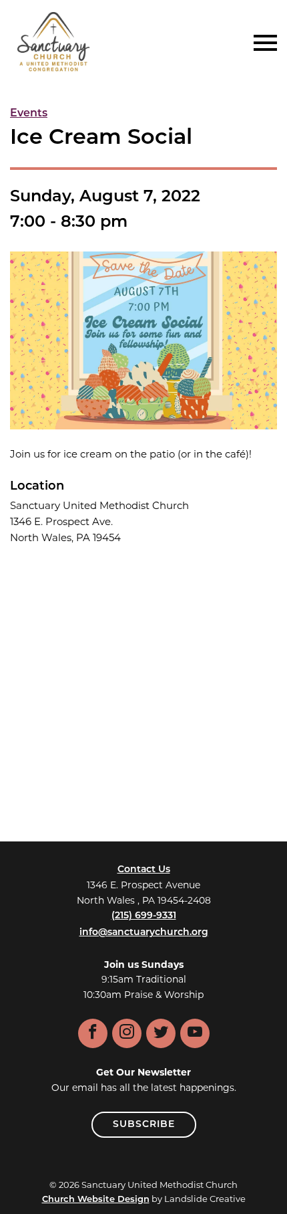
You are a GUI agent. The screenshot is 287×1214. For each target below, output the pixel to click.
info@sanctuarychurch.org (143, 932)
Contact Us (143, 870)
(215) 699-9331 (143, 916)
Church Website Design (96, 1199)
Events (28, 113)
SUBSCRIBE (144, 1124)
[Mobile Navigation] (262, 43)
